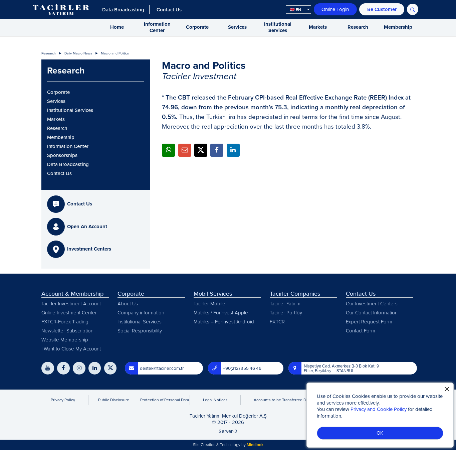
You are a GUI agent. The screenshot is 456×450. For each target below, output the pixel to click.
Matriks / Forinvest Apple (221, 312)
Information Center (157, 27)
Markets (318, 27)
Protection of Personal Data (164, 400)
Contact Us (59, 173)
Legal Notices (215, 400)
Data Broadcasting (68, 164)
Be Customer (382, 9)
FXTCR (277, 321)
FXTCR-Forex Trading (64, 321)
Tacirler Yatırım (285, 303)
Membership (398, 27)
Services (237, 27)
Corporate (197, 27)
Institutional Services (277, 27)
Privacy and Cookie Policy (379, 409)
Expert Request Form (369, 321)
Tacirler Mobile (209, 303)
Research (358, 27)
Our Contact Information (372, 312)
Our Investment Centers (372, 303)
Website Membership (64, 339)
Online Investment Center (69, 312)
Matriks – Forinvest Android (224, 321)
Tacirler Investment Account (71, 303)
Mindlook (255, 444)
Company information (141, 312)
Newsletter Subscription (67, 330)
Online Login (335, 9)
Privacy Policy (63, 400)
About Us (128, 303)
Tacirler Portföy (286, 312)
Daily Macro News (78, 53)
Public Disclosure (113, 400)
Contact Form (360, 330)
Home (117, 27)
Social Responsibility (140, 330)
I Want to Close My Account (71, 348)
